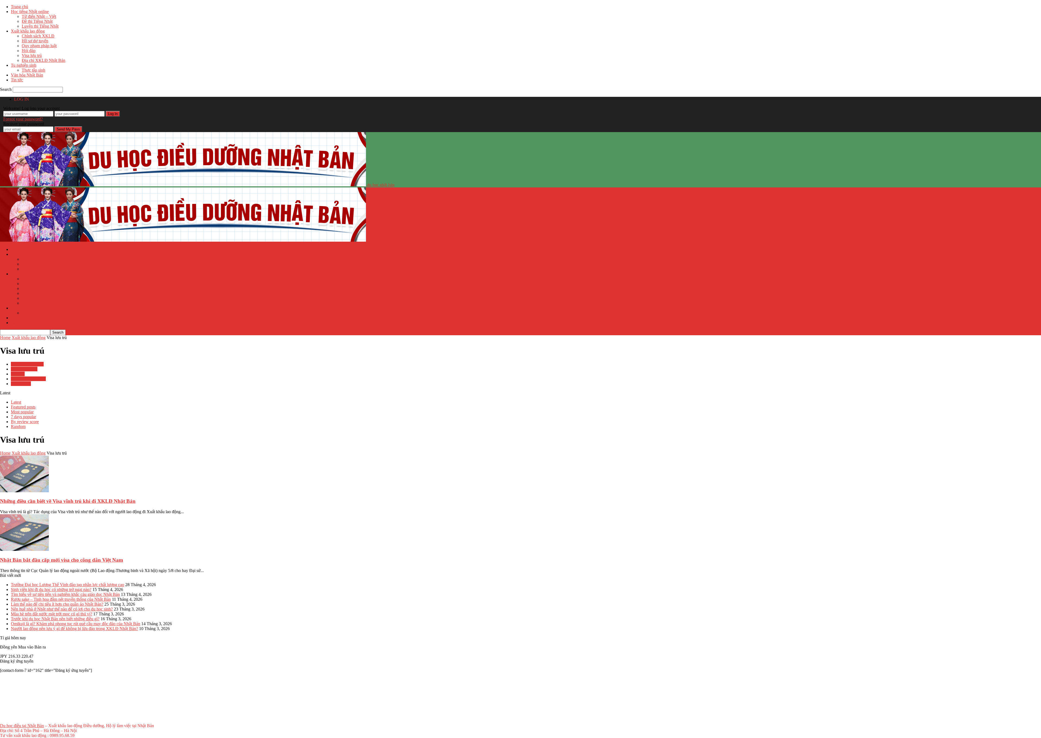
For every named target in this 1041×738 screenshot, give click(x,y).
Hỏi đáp (29, 50)
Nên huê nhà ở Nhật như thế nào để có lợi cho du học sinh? (62, 609)
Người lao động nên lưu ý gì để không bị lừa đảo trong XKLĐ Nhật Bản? (74, 628)
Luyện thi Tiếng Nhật (40, 26)
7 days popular (23, 416)
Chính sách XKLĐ (38, 36)
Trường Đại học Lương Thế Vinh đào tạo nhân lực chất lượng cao (67, 584)
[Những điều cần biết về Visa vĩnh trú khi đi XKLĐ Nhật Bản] (24, 490)
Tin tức (17, 80)
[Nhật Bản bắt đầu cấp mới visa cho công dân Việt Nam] (24, 549)
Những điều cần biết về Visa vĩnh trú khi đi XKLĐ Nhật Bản (68, 501)
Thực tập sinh (33, 70)
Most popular (22, 412)
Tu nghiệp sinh (23, 65)
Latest (16, 402)
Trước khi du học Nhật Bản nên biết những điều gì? (55, 618)
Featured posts (23, 407)
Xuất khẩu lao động (28, 31)
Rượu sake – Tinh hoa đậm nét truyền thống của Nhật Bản (61, 599)
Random (18, 426)
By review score (25, 421)
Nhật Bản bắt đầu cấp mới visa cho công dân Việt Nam (61, 560)
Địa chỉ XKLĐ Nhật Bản (43, 60)
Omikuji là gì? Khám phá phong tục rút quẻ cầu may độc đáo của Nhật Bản (75, 623)
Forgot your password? (23, 119)
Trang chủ (19, 6)
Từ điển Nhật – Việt (39, 16)
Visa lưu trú (32, 55)
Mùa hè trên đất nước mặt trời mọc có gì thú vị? (51, 614)
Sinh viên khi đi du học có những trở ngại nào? (51, 589)
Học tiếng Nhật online (30, 11)
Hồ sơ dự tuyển (35, 41)
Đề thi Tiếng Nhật (37, 21)
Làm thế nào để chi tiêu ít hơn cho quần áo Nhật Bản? (57, 604)
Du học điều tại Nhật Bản (22, 725)
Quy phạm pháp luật (39, 45)
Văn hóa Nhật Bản (27, 75)
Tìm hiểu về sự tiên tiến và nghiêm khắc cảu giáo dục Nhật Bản (65, 594)
